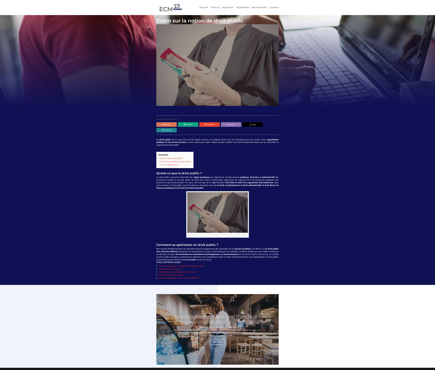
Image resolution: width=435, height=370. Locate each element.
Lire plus (217, 341)
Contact (274, 7)
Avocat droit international (169, 269)
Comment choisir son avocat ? (171, 274)
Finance (215, 7)
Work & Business (221, 327)
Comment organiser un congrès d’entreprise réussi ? (181, 266)
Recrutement (259, 7)
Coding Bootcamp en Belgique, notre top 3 (177, 272)
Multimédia (242, 7)
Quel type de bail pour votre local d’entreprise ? (179, 277)
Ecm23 (200, 327)
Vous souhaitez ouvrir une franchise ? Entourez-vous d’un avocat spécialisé (217, 319)
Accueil (203, 7)
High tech (227, 7)
